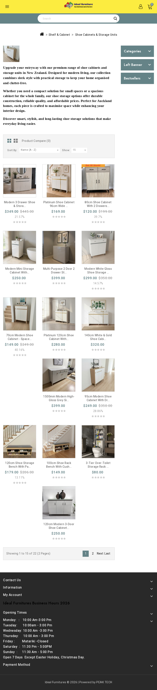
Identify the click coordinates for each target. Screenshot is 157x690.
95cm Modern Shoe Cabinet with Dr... (98, 398)
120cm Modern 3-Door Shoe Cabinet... (58, 526)
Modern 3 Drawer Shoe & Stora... (19, 204)
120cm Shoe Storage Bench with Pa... (19, 465)
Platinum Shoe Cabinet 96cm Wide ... (59, 204)
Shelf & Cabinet (59, 35)
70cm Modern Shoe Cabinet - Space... (19, 337)
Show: (66, 150)
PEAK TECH (104, 682)
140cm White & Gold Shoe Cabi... (98, 337)
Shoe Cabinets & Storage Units (95, 35)
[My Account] (141, 6)
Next (100, 553)
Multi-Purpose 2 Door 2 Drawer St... (59, 271)
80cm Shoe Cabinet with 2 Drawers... (98, 204)
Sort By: (12, 150)
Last (107, 553)
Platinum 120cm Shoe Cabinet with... (59, 337)
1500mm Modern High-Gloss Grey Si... (59, 398)
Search (115, 18)
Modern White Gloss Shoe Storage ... (98, 271)
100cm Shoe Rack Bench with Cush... (59, 465)
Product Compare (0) (36, 141)
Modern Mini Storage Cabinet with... (19, 271)
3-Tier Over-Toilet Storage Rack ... (98, 465)
